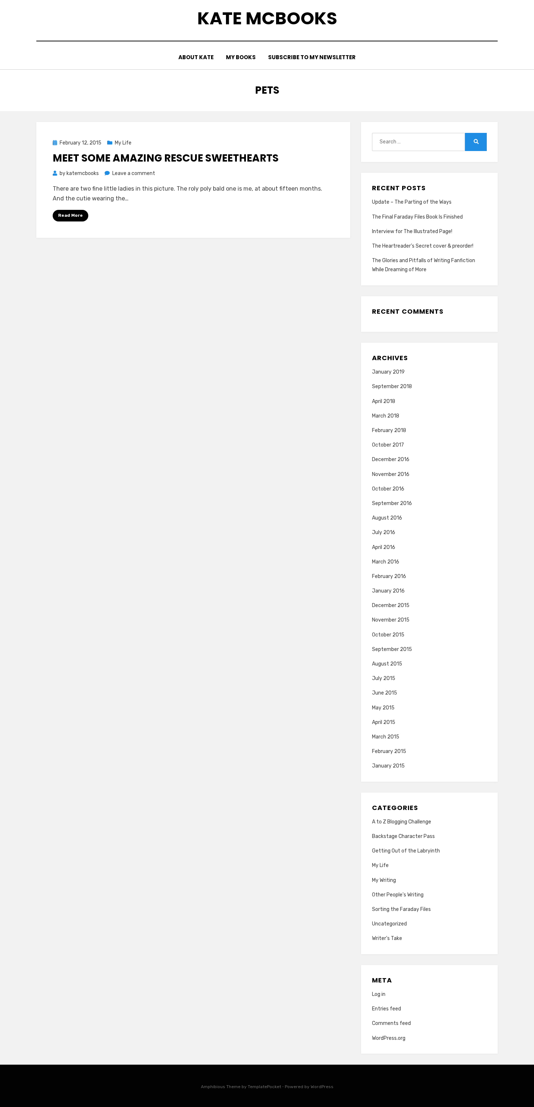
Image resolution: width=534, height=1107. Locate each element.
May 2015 (383, 708)
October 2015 (388, 635)
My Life (123, 143)
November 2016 (390, 474)
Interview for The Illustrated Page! (412, 231)
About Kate (196, 57)
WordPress (322, 1086)
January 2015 (388, 766)
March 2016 (385, 562)
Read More (70, 215)
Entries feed (386, 1009)
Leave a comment (133, 173)
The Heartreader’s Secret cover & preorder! (422, 246)
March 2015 (385, 737)
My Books (241, 57)
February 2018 (389, 430)
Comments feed (391, 1023)
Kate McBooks (267, 18)
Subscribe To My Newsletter (312, 57)
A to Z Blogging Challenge (401, 822)
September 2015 (392, 649)
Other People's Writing (398, 895)
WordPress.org (388, 1038)
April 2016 (383, 547)
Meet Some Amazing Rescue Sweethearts (166, 158)
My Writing (384, 880)
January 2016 (388, 591)
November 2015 (390, 620)
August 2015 (387, 664)
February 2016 (389, 576)
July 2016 (383, 532)
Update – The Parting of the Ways (412, 202)
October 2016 (388, 489)
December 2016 (390, 459)
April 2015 (383, 722)
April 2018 (383, 401)
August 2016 (387, 518)
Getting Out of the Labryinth (406, 851)
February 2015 (389, 751)
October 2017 (388, 445)
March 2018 (385, 416)
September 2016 (392, 503)
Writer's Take (387, 938)
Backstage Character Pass (403, 836)
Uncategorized (389, 924)
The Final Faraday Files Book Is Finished (417, 217)
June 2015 (384, 693)
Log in (378, 994)
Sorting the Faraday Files (401, 909)
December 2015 (390, 605)
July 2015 (383, 678)
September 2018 (392, 386)
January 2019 (388, 372)
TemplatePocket (264, 1086)
